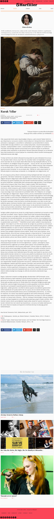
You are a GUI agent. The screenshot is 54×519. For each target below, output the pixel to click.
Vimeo (9, 517)
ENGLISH (51, 1)
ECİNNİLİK (28, 8)
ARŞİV (33, 1)
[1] (52, 133)
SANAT (52, 8)
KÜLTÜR (15, 8)
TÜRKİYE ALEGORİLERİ (5, 118)
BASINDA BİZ (39, 1)
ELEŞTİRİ (8, 116)
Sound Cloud (13, 517)
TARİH (40, 8)
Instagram (5, 1)
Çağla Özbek (3, 417)
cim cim (2, 452)
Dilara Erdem (27, 27)
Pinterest (11, 517)
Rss (7, 1)
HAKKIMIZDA (3, 513)
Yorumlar (25, 513)
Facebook (1, 1)
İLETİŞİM (46, 1)
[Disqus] (27, 351)
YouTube (7, 517)
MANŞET (12, 116)
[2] (1, 320)
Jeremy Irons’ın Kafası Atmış (12, 415)
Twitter (3, 1)
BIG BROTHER (3, 116)
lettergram (34, 509)
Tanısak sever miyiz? (9, 496)
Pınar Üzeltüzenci (4, 498)
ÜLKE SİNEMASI (13, 118)
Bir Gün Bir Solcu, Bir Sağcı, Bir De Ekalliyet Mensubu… (22, 450)
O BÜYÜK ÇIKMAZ (18, 116)
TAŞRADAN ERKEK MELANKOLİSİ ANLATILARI (9, 117)
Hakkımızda (27, 1)
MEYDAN (2, 8)
